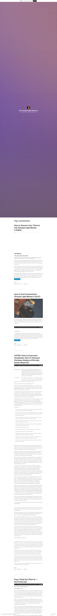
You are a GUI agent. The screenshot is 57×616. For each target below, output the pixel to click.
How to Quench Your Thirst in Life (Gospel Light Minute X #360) (27, 227)
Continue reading (17, 279)
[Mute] (39, 327)
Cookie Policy (14, 614)
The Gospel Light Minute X (28, 110)
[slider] (41, 327)
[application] (28, 327)
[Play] (15, 327)
